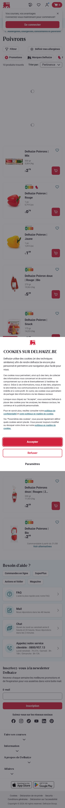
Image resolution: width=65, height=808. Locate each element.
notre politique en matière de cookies (36, 414)
